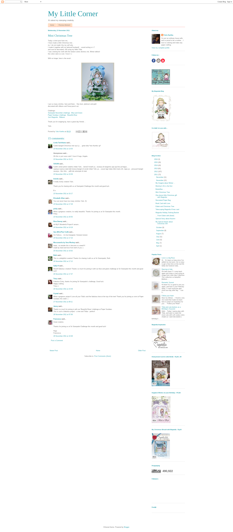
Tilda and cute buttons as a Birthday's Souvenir (171, 308)
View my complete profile (160, 48)
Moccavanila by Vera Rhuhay (64, 242)
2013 (156, 168)
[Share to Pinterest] (86, 131)
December (160, 177)
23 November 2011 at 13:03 (63, 149)
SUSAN (56, 164)
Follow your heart (168, 296)
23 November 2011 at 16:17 (63, 193)
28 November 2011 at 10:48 (63, 336)
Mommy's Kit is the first (164, 186)
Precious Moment (64, 25)
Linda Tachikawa (59, 143)
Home (52, 25)
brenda (56, 179)
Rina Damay (57, 221)
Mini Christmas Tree (163, 192)
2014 (156, 165)
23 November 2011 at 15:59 (63, 174)
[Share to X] (81, 131)
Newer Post (54, 350)
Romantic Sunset (168, 282)
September (160, 230)
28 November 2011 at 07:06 (63, 314)
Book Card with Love (163, 203)
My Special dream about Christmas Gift (164, 223)
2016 (156, 159)
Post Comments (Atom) (102, 356)
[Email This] (77, 131)
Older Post (142, 350)
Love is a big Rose (168, 258)
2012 (156, 171)
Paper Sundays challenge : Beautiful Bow (62, 115)
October (159, 227)
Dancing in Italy (167, 269)
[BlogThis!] (79, 131)
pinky (55, 209)
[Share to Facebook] (84, 131)
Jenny (55, 306)
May (158, 243)
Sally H (56, 266)
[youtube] (163, 62)
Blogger (126, 527)
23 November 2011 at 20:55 (63, 217)
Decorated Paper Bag (163, 200)
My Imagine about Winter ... (165, 183)
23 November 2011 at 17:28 (63, 204)
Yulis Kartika (168, 35)
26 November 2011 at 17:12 (63, 261)
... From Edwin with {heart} (165, 216)
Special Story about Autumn (165, 219)
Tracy (55, 279)
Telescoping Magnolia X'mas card (167, 209)
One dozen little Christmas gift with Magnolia (166, 196)
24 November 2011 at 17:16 (63, 238)
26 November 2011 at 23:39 (63, 289)
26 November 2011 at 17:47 (63, 274)
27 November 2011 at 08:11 (63, 302)
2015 (156, 162)
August (159, 234)
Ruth (55, 255)
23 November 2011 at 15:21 (63, 159)
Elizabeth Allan (59, 198)
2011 (156, 174)
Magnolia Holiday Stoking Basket (167, 212)
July (158, 237)
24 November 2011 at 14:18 (63, 227)
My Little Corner (73, 14)
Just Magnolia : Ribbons (56, 117)
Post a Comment (57, 340)
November (160, 180)
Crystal (56, 293)
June (158, 240)
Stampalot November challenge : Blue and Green (65, 113)
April (158, 246)
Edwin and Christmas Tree (165, 206)
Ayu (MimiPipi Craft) (61, 232)
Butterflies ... (160, 189)
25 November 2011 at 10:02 (63, 251)
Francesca (57, 319)
